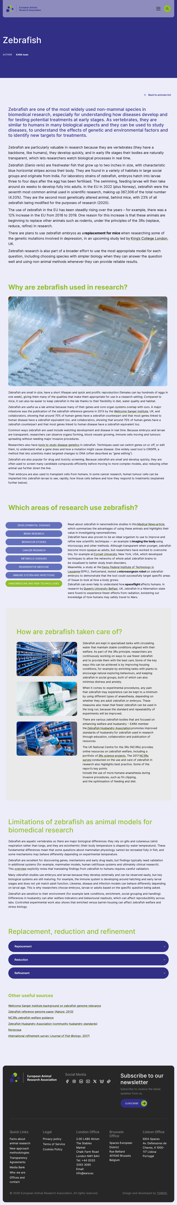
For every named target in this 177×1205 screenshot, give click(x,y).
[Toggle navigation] (158, 9)
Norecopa (14, 1029)
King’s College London (149, 238)
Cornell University (105, 554)
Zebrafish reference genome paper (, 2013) (40, 1011)
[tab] (34, 525)
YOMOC (162, 1193)
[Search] (167, 8)
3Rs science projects (111, 755)
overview (20, 868)
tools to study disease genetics (58, 445)
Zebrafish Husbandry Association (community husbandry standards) (52, 1023)
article (150, 524)
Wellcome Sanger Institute (131, 411)
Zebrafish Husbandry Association (109, 728)
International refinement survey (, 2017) (49, 1036)
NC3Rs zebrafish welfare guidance (31, 1017)
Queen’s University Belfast (101, 588)
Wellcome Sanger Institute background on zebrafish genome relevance (54, 1005)
